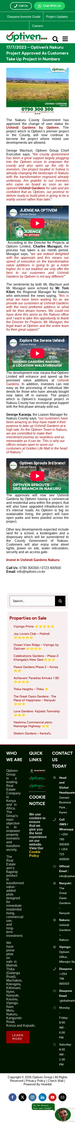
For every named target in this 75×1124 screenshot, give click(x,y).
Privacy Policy (35, 1080)
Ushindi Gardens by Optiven (32, 127)
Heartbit (46, 1084)
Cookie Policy (34, 853)
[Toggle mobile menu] (65, 39)
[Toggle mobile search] (55, 39)
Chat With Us (52, 6)
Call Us (23, 6)
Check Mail (55, 1080)
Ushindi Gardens (31, 188)
